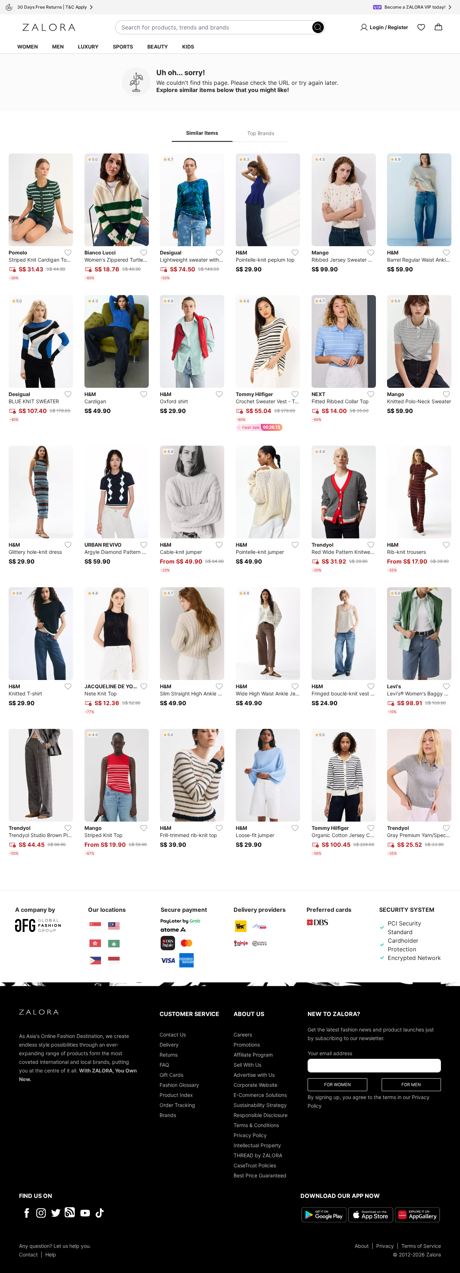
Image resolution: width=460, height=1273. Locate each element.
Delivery (169, 1045)
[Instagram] (41, 1213)
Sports (123, 46)
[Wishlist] (421, 27)
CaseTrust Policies (255, 1165)
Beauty (157, 46)
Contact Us (173, 1034)
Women (27, 46)
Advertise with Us (254, 1075)
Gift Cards (171, 1075)
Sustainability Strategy (260, 1105)
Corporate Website (255, 1085)
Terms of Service (421, 1245)
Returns (169, 1055)
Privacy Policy (250, 1135)
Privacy (385, 1245)
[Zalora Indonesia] (114, 960)
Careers (243, 1034)
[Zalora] (48, 27)
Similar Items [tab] (202, 133)
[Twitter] (56, 1213)
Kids (188, 46)
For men (411, 1084)
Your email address (330, 1053)
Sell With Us (247, 1065)
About (362, 1245)
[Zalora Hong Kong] (95, 943)
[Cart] (438, 27)
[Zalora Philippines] (95, 960)
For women (337, 1084)
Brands (168, 1115)
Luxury (88, 46)
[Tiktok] (146, 1213)
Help (50, 1254)
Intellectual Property (257, 1145)
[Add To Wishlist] (68, 252)
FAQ (164, 1065)
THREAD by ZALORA (258, 1155)
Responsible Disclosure (261, 1115)
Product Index (176, 1095)
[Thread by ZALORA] (70, 1213)
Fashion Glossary (179, 1085)
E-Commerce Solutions (260, 1095)
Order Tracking (177, 1105)
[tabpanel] (230, 506)
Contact (28, 1254)
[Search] (318, 27)
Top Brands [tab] (260, 133)
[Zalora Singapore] (95, 926)
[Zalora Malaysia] (114, 926)
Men (58, 46)
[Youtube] (85, 1213)
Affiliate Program (253, 1055)
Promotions (247, 1045)
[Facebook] (26, 1213)
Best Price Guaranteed (260, 1175)
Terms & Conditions (256, 1125)
